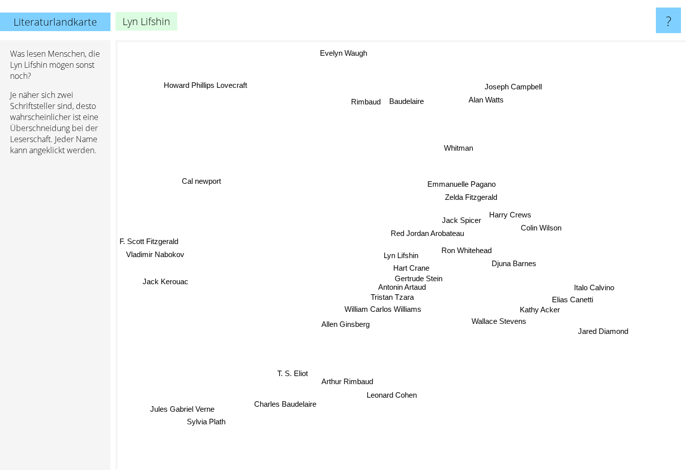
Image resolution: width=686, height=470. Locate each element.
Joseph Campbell (513, 86)
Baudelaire (413, 101)
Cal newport (200, 180)
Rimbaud (373, 97)
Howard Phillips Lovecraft (198, 92)
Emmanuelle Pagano (462, 182)
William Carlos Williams (382, 307)
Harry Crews (510, 213)
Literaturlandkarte (55, 22)
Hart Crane (411, 266)
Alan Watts (486, 100)
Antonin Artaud (402, 285)
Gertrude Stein (418, 276)
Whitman (464, 148)
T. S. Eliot (296, 376)
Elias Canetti (570, 308)
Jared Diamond (605, 328)
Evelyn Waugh (343, 53)
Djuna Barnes (514, 262)
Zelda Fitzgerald (471, 195)
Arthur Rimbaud (348, 381)
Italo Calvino (590, 296)
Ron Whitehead (466, 249)
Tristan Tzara (392, 295)
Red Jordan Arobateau (428, 232)
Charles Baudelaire (291, 408)
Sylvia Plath (200, 416)
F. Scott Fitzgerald (149, 244)
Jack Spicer (461, 219)
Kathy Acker (536, 317)
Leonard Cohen (391, 395)
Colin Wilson (541, 227)
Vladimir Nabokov (155, 257)
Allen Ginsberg (345, 323)
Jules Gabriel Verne (180, 403)
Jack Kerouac (166, 282)
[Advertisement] (55, 316)
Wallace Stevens (497, 328)
